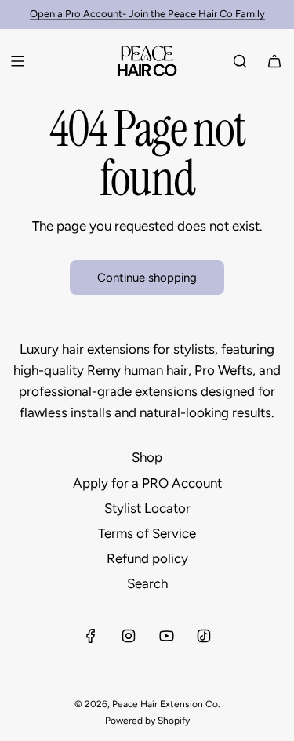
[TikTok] (204, 636)
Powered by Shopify (147, 720)
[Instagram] (128, 636)
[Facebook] (91, 636)
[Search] (240, 61)
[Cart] (274, 61)
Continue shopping (147, 278)
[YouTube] (166, 636)
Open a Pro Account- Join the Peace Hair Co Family (147, 14)
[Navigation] (17, 61)
